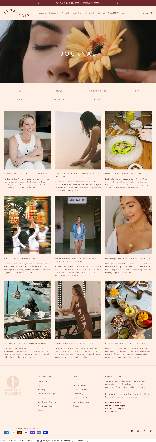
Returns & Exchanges (47, 393)
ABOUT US (101, 13)
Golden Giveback (80, 397)
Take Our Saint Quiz (81, 385)
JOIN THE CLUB (128, 431)
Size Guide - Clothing (47, 402)
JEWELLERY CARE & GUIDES (97, 91)
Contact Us (42, 381)
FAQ (40, 385)
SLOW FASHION (58, 99)
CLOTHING (77, 13)
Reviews (41, 410)
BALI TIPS (136, 91)
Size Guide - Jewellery (47, 406)
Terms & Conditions (81, 402)
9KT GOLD (65, 13)
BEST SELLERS (40, 13)
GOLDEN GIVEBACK (116, 13)
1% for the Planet (80, 389)
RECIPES (19, 99)
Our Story (77, 381)
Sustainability (78, 393)
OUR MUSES (97, 99)
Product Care (43, 397)
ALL (19, 91)
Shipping (41, 389)
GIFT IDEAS (89, 13)
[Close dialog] (154, 379)
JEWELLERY (53, 13)
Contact (76, 406)
